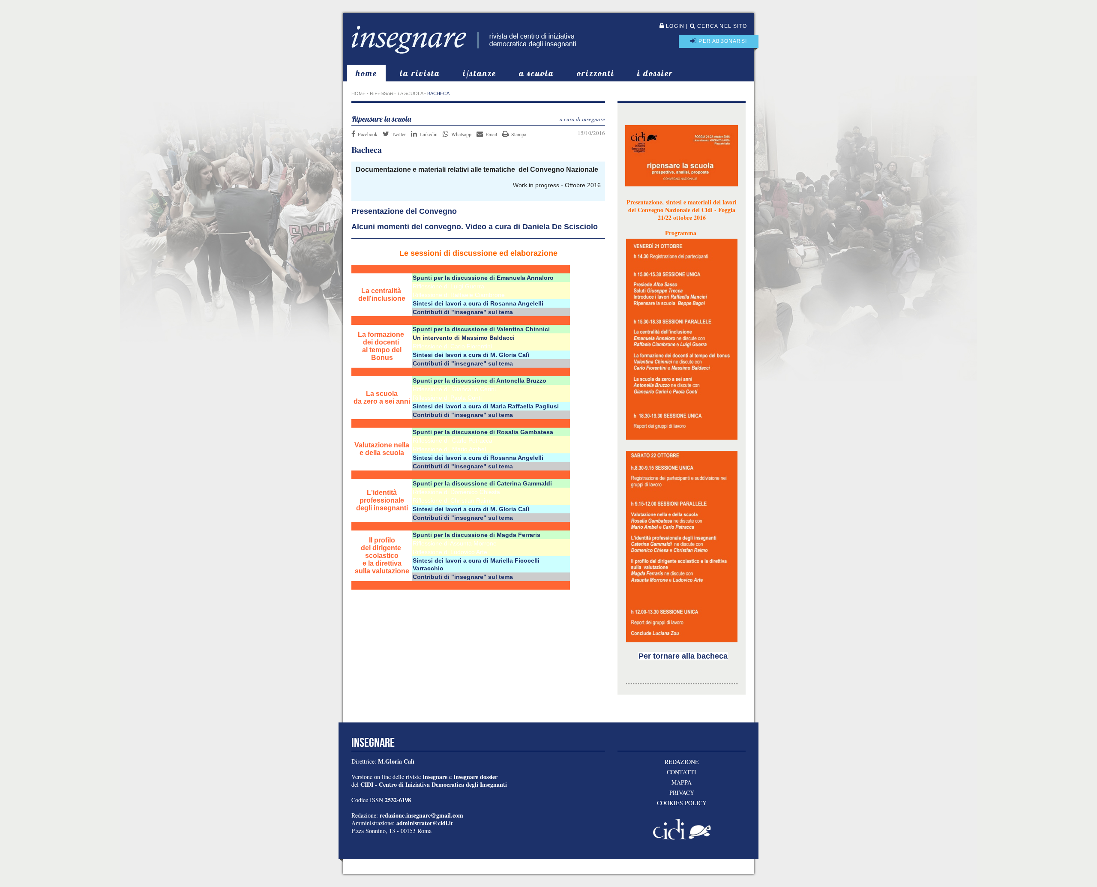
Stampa (518, 134)
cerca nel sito (721, 26)
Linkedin (429, 134)
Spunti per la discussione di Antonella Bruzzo (479, 380)
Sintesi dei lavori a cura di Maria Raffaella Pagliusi (486, 406)
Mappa (681, 782)
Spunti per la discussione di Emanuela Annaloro (483, 277)
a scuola (536, 73)
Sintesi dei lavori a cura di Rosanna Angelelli (478, 303)
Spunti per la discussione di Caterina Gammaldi (482, 483)
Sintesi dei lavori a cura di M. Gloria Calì (471, 354)
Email (491, 134)
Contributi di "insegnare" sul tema (463, 312)
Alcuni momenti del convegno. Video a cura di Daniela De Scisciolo (474, 226)
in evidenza (385, 89)
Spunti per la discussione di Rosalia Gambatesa (483, 432)
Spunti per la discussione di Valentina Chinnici (481, 329)
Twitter (399, 134)
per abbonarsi (722, 41)
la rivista (420, 73)
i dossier (655, 73)
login (674, 26)
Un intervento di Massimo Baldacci (464, 337)
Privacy (681, 793)
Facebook (368, 134)
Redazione (682, 762)
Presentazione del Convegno (404, 211)
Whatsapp (461, 134)
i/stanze (479, 73)
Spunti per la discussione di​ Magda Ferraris (476, 534)
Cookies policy (682, 803)
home (366, 73)
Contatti (681, 772)
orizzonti (595, 73)
